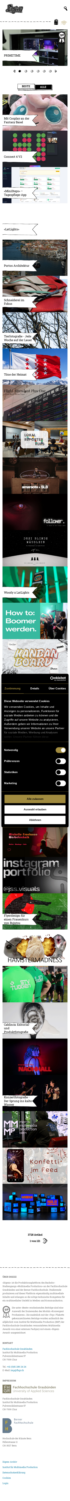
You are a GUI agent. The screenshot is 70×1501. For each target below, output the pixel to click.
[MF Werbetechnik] (35, 839)
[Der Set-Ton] (35, 621)
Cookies (7, 1477)
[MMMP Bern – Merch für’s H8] (35, 1129)
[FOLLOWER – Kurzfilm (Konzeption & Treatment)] (35, 512)
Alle (43, 87)
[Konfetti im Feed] (35, 1166)
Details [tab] (34, 688)
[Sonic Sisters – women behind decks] (35, 475)
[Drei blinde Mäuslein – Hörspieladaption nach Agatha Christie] (35, 548)
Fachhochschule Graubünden (17, 1348)
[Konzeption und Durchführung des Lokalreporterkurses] (35, 439)
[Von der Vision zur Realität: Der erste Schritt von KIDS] (35, 1202)
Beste (26, 86)
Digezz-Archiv (10, 1461)
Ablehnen (35, 819)
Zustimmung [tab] (12, 688)
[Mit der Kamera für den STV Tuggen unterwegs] (35, 984)
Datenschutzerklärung (14, 1472)
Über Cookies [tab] (57, 688)
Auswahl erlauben (35, 809)
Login (5, 1483)
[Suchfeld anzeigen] (65, 8)
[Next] (56, 71)
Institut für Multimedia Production (20, 1467)
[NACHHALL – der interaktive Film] (35, 1057)
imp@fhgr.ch (17, 1370)
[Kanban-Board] (35, 657)
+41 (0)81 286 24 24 (16, 1366)
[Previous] (14, 71)
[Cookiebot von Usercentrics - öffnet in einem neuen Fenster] (50, 678)
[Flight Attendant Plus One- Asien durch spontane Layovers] (35, 403)
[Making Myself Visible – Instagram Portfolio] (35, 875)
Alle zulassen (35, 798)
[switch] (61, 761)
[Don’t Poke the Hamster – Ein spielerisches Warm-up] (35, 948)
